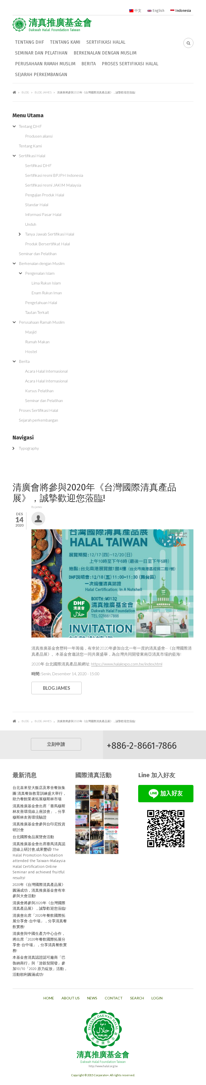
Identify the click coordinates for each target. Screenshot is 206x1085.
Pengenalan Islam (40, 273)
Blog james (43, 92)
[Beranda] (19, 24)
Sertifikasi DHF (38, 165)
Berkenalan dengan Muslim (105, 53)
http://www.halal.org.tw (103, 1066)
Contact (114, 998)
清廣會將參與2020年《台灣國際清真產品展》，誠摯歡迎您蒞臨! (39, 906)
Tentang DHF (29, 42)
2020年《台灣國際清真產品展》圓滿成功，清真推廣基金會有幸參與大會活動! (39, 890)
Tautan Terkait (37, 312)
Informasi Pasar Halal (43, 214)
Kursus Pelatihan (39, 390)
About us (71, 998)
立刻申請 (56, 744)
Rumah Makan (37, 341)
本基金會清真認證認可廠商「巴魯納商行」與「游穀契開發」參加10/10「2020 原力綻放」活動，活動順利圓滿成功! (40, 966)
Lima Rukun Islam (46, 282)
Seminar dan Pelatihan (41, 53)
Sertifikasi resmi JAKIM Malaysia (53, 185)
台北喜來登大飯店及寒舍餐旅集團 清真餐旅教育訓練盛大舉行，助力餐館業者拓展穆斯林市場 (39, 793)
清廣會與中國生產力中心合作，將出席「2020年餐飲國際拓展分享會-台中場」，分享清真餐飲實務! (40, 942)
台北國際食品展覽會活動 (33, 837)
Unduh (30, 224)
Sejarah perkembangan (41, 74)
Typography (29, 448)
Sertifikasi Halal (105, 42)
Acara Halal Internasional (46, 371)
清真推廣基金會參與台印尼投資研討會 (39, 827)
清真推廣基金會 (60, 22)
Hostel (31, 351)
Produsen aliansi (39, 136)
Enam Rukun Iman (46, 292)
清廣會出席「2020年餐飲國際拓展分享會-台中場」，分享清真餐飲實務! (40, 921)
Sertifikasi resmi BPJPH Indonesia (54, 175)
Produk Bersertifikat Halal (47, 243)
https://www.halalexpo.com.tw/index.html (126, 663)
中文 (137, 11)
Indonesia (182, 11)
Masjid (30, 331)
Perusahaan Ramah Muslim (45, 64)
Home (48, 998)
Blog (25, 92)
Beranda (14, 92)
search (137, 998)
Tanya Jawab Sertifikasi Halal (49, 234)
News (92, 998)
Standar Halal (36, 204)
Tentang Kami (65, 42)
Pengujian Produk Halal (44, 194)
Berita (88, 64)
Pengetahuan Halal (41, 302)
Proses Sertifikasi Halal (130, 64)
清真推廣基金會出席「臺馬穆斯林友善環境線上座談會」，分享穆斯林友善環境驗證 (39, 812)
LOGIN (157, 998)
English (157, 11)
